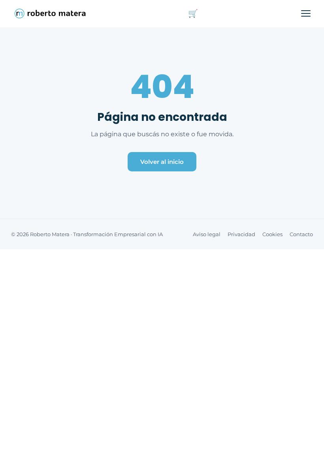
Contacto (301, 234)
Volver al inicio (162, 161)
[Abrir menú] (306, 13)
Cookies (272, 234)
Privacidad (241, 234)
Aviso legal (206, 234)
